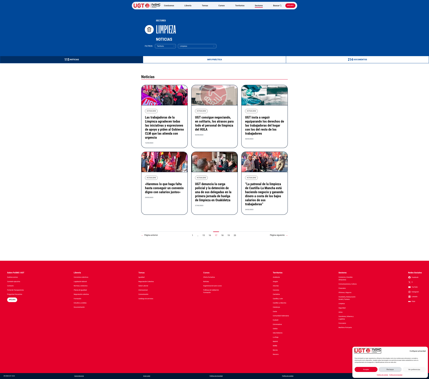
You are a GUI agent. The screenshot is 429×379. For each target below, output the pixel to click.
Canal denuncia (79, 376)
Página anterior (149, 235)
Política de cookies (382, 375)
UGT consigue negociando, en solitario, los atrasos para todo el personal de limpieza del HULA (214, 123)
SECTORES (161, 20)
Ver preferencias (414, 369)
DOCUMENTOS (360, 59)
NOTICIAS (74, 59)
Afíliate (290, 5)
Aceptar (366, 369)
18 (222, 235)
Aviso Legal (146, 376)
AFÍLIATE (12, 300)
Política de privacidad (395, 375)
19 (228, 235)
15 (203, 235)
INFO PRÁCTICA (214, 59)
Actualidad (151, 111)
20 (235, 235)
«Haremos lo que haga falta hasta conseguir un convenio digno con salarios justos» (164, 188)
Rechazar (390, 369)
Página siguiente (279, 235)
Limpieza (166, 29)
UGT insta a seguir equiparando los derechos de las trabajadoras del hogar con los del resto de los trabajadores (264, 125)
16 (210, 235)
